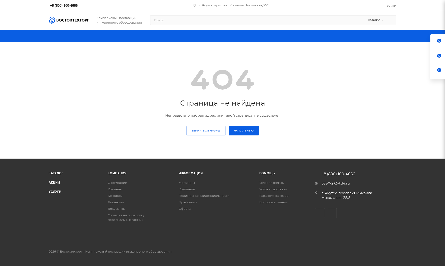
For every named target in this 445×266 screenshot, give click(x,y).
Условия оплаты (271, 183)
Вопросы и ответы (273, 202)
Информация (191, 173)
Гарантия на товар (274, 195)
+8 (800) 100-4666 (64, 5)
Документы (116, 208)
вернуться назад (205, 130)
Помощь (267, 173)
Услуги (55, 192)
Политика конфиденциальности (204, 195)
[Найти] (390, 20)
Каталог (56, 173)
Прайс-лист (188, 202)
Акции (54, 182)
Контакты (115, 195)
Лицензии (116, 202)
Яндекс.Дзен (332, 213)
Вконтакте (320, 213)
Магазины (187, 183)
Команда (115, 189)
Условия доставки (273, 189)
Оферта (185, 208)
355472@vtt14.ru (336, 183)
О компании (117, 183)
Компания (117, 173)
